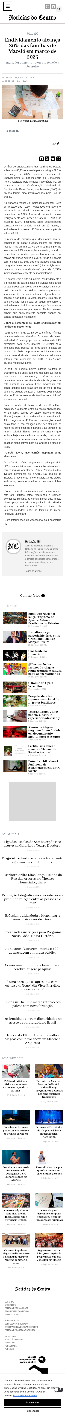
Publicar (9, 1349)
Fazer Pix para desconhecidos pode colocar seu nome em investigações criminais (49, 1215)
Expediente (10, 1305)
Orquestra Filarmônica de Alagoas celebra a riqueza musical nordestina (49, 1132)
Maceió (32, 33)
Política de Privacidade (25, 1395)
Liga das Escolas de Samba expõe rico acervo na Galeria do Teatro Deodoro (32, 844)
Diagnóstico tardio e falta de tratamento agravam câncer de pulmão (32, 860)
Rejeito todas (32, 1410)
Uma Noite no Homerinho (37, 652)
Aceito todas (32, 1402)
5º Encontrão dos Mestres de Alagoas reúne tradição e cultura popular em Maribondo (45, 669)
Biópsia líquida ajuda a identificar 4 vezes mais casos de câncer (32, 917)
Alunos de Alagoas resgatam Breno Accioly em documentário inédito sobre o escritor (44, 732)
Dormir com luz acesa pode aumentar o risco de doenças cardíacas (16, 1131)
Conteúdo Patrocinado (16, 1324)
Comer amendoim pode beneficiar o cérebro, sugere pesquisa (32, 967)
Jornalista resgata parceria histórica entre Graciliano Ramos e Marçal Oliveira (44, 637)
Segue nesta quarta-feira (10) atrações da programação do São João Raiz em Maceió (49, 1255)
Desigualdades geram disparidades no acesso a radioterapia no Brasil (32, 1021)
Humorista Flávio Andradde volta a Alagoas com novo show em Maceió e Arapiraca (33, 1039)
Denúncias (10, 1343)
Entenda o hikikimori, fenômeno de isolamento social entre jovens (44, 766)
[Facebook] (53, 6)
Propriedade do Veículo (17, 1311)
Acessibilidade (12, 1321)
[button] (59, 9)
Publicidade (11, 1346)
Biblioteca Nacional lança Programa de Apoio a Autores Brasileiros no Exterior (43, 618)
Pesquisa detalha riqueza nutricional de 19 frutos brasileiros (43, 699)
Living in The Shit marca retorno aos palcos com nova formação (33, 1004)
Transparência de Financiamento (21, 1327)
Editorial (9, 1302)
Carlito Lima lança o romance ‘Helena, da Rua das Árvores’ (42, 749)
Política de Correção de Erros (20, 1330)
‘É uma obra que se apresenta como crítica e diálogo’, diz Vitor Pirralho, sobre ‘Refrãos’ (32, 986)
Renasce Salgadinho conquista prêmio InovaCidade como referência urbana (16, 1215)
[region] (32, 1395)
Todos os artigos (33, 571)
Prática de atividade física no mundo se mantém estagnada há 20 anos (16, 1086)
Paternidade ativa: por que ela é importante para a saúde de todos (49, 1170)
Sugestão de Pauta (14, 1340)
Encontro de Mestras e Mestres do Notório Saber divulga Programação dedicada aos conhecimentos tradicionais (49, 1089)
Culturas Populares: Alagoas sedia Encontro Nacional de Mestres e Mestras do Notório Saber (16, 1257)
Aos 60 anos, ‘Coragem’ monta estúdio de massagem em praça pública (32, 951)
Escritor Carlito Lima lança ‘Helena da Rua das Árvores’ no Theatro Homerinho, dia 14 (32, 879)
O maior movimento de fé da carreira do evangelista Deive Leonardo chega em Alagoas (16, 1174)
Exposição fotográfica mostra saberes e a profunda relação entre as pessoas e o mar (32, 899)
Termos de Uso (12, 1314)
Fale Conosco (11, 1336)
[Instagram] (47, 6)
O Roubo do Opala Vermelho (40, 684)
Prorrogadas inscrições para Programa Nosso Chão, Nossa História (32, 934)
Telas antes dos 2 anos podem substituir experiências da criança (44, 715)
